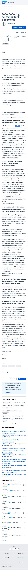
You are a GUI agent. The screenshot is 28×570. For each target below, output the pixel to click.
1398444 (14, 345)
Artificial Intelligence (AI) (19, 402)
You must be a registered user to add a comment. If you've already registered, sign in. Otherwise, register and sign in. (13, 386)
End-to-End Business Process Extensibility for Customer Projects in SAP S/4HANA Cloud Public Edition (13, 451)
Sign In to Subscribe (18, 27)
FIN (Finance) (5, 43)
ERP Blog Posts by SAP (8, 6)
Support (21, 562)
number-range (12, 366)
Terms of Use (21, 553)
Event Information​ (18, 418)
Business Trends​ (17, 405)
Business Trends (6, 405)
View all (4, 540)
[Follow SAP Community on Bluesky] (12, 548)
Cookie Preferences (7, 566)
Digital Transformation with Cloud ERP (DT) (12, 416)
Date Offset (5, 413)
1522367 (17, 126)
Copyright (7, 557)
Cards (4, 408)
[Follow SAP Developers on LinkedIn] (18, 548)
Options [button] (12, 30)
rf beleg (18, 366)
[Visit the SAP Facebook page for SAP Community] (9, 548)
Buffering (4, 366)
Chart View (10, 408)
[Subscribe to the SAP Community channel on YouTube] (15, 548)
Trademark (7, 562)
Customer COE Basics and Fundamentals (11, 410)
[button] (7, 39)
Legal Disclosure (21, 557)
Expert (4, 421)
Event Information (6, 418)
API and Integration (7, 402)
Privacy (7, 553)
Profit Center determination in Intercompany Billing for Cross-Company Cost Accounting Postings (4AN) (14, 461)
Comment (7, 392)
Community (11, 2)
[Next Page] (15, 423)
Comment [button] (22, 379)
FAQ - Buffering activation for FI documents (11, 17)
